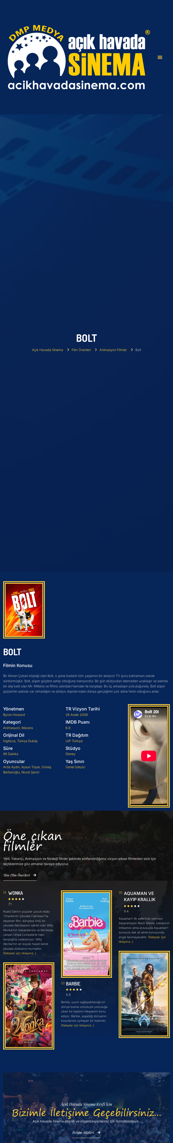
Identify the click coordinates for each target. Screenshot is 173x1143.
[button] (160, 57)
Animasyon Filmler (113, 350)
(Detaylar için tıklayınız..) (19, 953)
